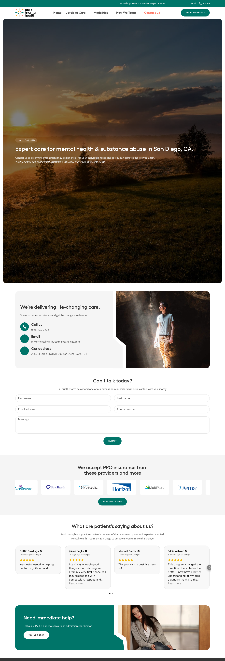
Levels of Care (76, 12)
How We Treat (126, 12)
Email (35, 336)
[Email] (24, 338)
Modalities (101, 12)
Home (57, 12)
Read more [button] (76, 583)
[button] (15, 567)
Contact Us (152, 12)
